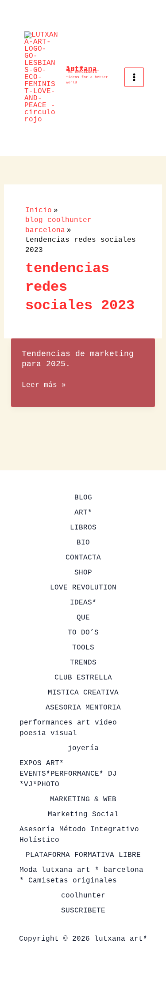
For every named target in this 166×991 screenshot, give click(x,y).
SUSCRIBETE (83, 911)
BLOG (83, 498)
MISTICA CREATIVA (83, 693)
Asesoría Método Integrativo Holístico (79, 835)
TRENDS (83, 663)
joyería (83, 748)
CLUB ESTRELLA (83, 678)
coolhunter (83, 896)
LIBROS (83, 528)
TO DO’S (83, 633)
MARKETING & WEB (83, 799)
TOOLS (83, 648)
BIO (83, 543)
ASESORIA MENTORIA (83, 708)
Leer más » (44, 385)
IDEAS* (83, 603)
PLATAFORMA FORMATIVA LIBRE (83, 855)
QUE (83, 618)
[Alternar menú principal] (134, 77)
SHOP (83, 573)
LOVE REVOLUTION (83, 588)
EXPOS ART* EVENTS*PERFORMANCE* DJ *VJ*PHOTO (68, 773)
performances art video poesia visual (68, 728)
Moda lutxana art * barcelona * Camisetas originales (81, 875)
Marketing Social (83, 814)
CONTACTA (83, 558)
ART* (83, 513)
